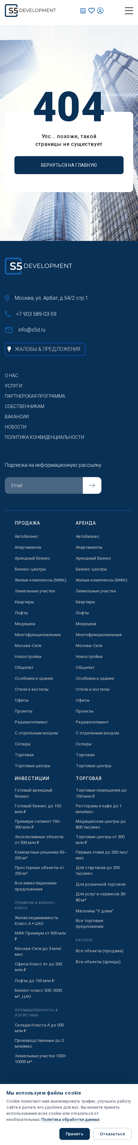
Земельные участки (35, 591)
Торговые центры (32, 765)
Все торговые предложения (89, 923)
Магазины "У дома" (95, 911)
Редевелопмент (31, 722)
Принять (74, 1134)
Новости (15, 427)
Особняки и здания (34, 678)
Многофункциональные (38, 634)
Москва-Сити (28, 645)
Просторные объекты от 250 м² (39, 870)
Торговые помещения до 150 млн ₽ (101, 793)
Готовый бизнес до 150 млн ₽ (38, 808)
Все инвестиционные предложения (36, 886)
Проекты (23, 711)
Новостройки (28, 656)
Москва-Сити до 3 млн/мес (38, 951)
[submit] (92, 485)
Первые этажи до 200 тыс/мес (102, 855)
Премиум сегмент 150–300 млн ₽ (38, 824)
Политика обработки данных (70, 1119)
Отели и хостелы (31, 689)
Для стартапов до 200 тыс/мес (98, 870)
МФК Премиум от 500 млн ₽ (40, 936)
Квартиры (24, 601)
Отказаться (112, 1134)
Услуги (13, 385)
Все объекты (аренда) (98, 961)
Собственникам (24, 406)
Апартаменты (28, 547)
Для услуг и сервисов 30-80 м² (101, 897)
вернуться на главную (69, 165)
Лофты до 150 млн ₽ (34, 980)
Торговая (24, 754)
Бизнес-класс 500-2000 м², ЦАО (38, 993)
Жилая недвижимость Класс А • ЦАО (36, 920)
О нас (11, 375)
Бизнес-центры (30, 569)
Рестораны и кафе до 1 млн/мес (99, 808)
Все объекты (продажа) (100, 950)
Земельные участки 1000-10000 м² (41, 1058)
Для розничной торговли (100, 884)
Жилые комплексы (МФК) (40, 580)
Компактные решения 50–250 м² (40, 855)
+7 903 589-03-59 (36, 314)
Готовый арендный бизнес (33, 793)
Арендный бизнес (32, 558)
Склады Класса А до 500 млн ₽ (39, 1028)
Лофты (21, 612)
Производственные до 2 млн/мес (39, 1043)
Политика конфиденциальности (44, 437)
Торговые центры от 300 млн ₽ (100, 839)
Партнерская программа (35, 396)
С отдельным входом (36, 733)
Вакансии (17, 416)
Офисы (22, 700)
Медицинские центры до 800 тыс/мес (101, 824)
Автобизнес (27, 536)
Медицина (25, 623)
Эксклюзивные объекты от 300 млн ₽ (39, 839)
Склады (22, 743)
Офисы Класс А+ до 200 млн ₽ (38, 967)
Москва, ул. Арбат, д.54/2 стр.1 (51, 298)
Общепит (24, 667)
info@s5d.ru (31, 330)
